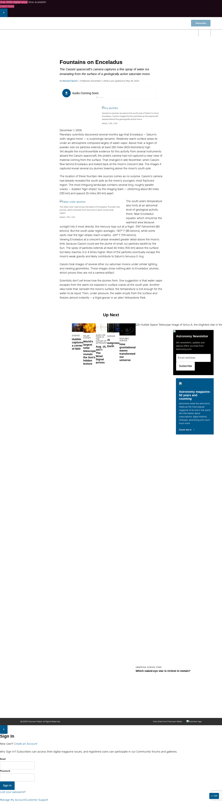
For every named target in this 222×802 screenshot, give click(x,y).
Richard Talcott (70, 81)
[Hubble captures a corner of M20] (77, 327)
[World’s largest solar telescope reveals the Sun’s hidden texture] (89, 328)
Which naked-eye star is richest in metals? (163, 670)
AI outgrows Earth (113, 343)
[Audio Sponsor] (130, 93)
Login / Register (166, 23)
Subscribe (201, 23)
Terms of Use (165, 711)
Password (5, 771)
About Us (87, 711)
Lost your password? (13, 792)
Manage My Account (13, 799)
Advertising (149, 711)
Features (124, 338)
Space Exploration (107, 32)
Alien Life (100, 335)
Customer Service (131, 711)
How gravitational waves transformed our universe (127, 352)
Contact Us (100, 711)
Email (3, 759)
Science (59, 32)
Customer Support (37, 799)
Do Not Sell (197, 711)
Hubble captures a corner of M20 (77, 344)
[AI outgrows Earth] (113, 328)
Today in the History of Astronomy (101, 340)
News (43, 32)
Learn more (7, 6)
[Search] (204, 33)
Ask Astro (159, 32)
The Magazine (137, 32)
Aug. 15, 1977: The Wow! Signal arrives (101, 354)
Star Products (182, 32)
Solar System (87, 337)
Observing (81, 32)
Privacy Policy (181, 711)
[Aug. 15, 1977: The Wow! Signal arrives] (101, 327)
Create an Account (25, 743)
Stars (159, 667)
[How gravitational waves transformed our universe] (127, 329)
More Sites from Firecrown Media (167, 721)
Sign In (7, 785)
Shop (182, 23)
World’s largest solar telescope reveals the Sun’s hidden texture (89, 352)
